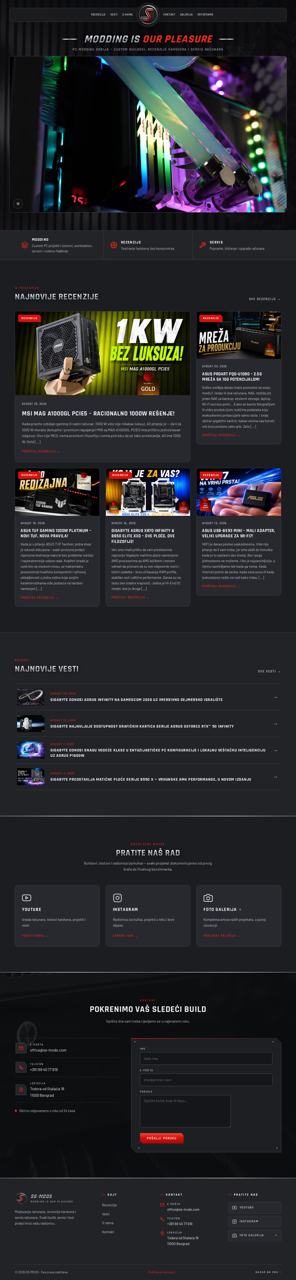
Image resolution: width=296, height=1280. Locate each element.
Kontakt (169, 15)
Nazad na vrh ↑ (268, 1272)
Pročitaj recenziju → (41, 451)
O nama (127, 15)
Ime (144, 1048)
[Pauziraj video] (18, 204)
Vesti (114, 15)
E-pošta (148, 1070)
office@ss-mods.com (48, 1050)
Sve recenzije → (265, 299)
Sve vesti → (269, 671)
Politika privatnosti (161, 1272)
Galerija (186, 15)
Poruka (148, 1091)
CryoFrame (205, 15)
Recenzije (98, 15)
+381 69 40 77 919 (44, 1069)
